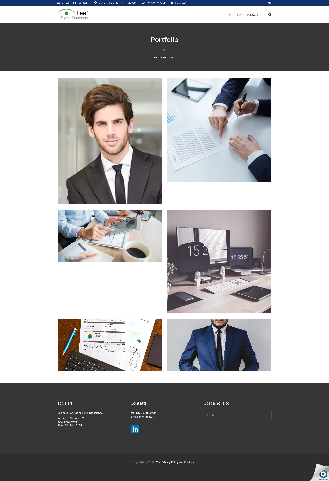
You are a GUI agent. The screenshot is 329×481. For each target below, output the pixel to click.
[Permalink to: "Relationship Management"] (226, 266)
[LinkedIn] (269, 3)
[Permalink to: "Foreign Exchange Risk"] (117, 349)
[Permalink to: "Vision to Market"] (226, 134)
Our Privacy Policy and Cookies (175, 462)
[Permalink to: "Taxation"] (117, 240)
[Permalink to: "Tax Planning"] (117, 145)
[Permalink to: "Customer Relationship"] (226, 349)
